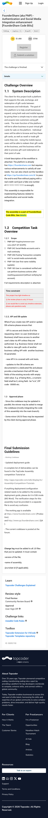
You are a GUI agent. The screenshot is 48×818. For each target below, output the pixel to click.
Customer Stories (9, 730)
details (23, 215)
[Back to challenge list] (4, 11)
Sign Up (29, 3)
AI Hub (28, 739)
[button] (20, 3)
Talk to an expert (24, 770)
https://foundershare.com (19, 165)
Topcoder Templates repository (20, 636)
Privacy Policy (7, 794)
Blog (28, 744)
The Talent (6, 725)
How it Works (7, 720)
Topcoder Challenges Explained (20, 585)
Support (5, 783)
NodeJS (36, 31)
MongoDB (28, 31)
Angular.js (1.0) (17, 31)
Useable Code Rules (14, 620)
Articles (29, 749)
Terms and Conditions (11, 789)
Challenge (6, 31)
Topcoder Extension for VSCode (20, 632)
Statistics (29, 755)
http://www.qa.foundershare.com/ (23, 520)
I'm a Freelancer (32, 720)
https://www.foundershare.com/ (21, 514)
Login (41, 3)
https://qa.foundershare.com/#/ (21, 175)
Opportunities (31, 725)
